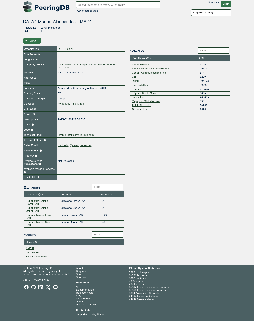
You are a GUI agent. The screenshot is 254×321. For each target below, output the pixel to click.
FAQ (78, 295)
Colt (134, 76)
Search (80, 274)
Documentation (85, 289)
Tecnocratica (139, 109)
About (79, 268)
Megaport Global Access (146, 101)
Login (226, 3)
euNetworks (33, 252)
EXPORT (32, 40)
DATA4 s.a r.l (65, 48)
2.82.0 (26, 279)
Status (79, 301)
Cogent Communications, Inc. (149, 72)
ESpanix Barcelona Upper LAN (37, 209)
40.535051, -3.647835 (71, 103)
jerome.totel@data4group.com (76, 134)
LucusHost (138, 97)
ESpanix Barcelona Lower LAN (37, 202)
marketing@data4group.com (74, 145)
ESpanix (137, 88)
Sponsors (81, 276)
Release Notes (84, 292)
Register (212, 2)
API (78, 286)
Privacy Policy (41, 279)
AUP (67, 274)
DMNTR (136, 80)
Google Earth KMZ (87, 304)
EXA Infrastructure (36, 256)
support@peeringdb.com (90, 314)
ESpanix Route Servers (145, 93)
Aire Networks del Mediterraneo (150, 68)
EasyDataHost (140, 84)
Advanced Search (87, 10)
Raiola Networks (141, 105)
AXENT (30, 248)
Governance (83, 298)
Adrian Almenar (141, 64)
